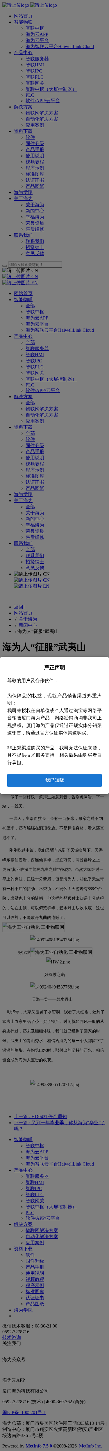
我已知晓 (54, 780)
